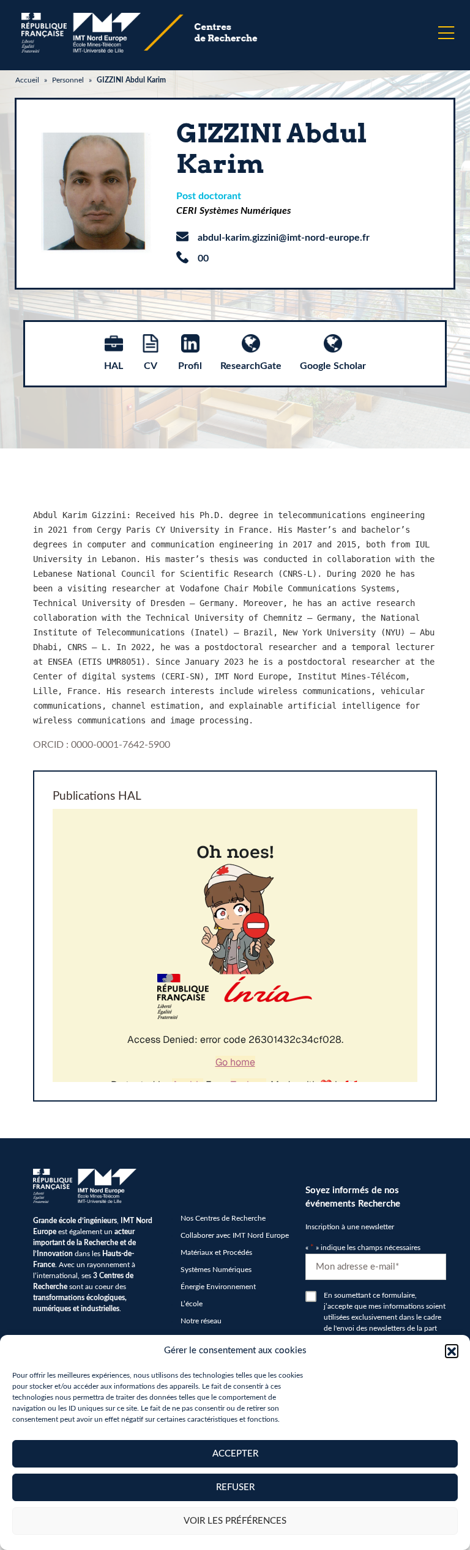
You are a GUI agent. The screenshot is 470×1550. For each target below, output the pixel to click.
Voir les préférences (235, 1521)
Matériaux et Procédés (216, 1252)
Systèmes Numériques (216, 1269)
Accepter (235, 1453)
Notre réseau (201, 1321)
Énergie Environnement (218, 1286)
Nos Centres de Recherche (223, 1218)
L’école (192, 1303)
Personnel (68, 80)
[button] (452, 1351)
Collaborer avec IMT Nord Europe (235, 1235)
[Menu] (446, 33)
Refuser (235, 1487)
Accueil (27, 80)
